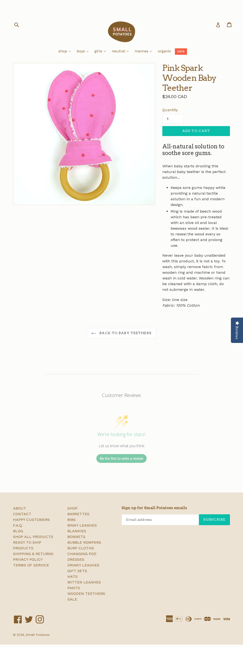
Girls (101, 51)
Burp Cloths (80, 548)
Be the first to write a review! (121, 458)
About (19, 508)
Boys (84, 51)
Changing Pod (81, 553)
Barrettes (78, 514)
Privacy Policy (28, 559)
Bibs (71, 519)
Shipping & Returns (33, 553)
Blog (18, 531)
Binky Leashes (82, 525)
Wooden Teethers (86, 593)
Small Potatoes (38, 635)
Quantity (170, 110)
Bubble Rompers (84, 542)
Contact (22, 514)
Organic (164, 51)
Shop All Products (33, 536)
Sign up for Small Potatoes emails (154, 508)
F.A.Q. (18, 525)
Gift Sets (77, 571)
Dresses (75, 559)
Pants (73, 588)
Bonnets (76, 536)
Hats (72, 576)
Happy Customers (31, 519)
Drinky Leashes (83, 565)
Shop (65, 51)
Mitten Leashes (84, 582)
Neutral (121, 51)
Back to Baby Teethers (125, 333)
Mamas (144, 51)
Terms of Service (31, 565)
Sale (181, 51)
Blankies (76, 531)
